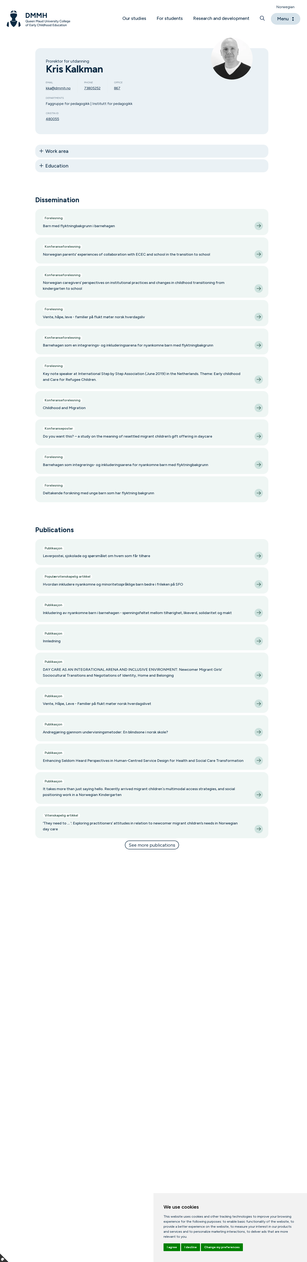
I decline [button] (190, 1247)
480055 (52, 119)
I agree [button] (172, 1247)
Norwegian (285, 7)
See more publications (152, 845)
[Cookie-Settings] (4, 1258)
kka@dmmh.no (58, 88)
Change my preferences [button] (222, 1247)
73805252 (92, 88)
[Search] (262, 19)
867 (117, 88)
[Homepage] (38, 18)
